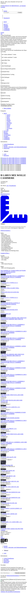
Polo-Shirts (9, 123)
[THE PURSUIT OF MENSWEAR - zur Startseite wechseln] (14, 7)
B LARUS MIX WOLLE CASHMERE (14, 332)
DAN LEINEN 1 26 (17, 508)
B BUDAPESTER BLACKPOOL (10, 303)
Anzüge (8, 114)
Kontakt (5, 145)
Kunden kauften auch (16, 270)
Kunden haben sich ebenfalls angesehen (13, 271)
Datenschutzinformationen (13, 575)
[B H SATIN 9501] (6, 292)
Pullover (9, 124)
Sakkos (8, 116)
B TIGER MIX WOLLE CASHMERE (13, 368)
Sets (8, 129)
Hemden (9, 120)
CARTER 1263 (13, 513)
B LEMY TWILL (15, 288)
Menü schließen (7, 108)
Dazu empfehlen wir (6, 270)
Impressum (6, 155)
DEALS (6, 132)
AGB (5, 154)
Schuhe (8, 125)
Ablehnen (3, 591)
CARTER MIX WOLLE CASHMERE (13, 347)
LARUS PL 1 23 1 (15, 407)
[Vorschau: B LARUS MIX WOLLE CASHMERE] (13, 158)
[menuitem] (15, 9)
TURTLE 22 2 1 (14, 282)
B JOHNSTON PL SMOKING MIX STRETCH (13, 318)
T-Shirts (8, 121)
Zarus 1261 (10, 465)
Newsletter (6, 559)
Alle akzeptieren (9, 591)
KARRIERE (7, 139)
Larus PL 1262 (12, 457)
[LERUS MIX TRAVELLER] (8, 400)
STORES (6, 136)
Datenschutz (6, 148)
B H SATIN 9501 (15, 292)
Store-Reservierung (5, 194)
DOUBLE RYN (14, 309)
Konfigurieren (16, 591)
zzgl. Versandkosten (11, 185)
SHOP (5, 113)
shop (2, 536)
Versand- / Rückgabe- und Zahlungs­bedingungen (15, 147)
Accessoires (9, 128)
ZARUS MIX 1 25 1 (17, 522)
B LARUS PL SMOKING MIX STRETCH (12, 355)
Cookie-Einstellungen (9, 144)
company (3, 538)
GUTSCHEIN (7, 135)
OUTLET (6, 131)
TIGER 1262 (11, 470)
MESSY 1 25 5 (13, 428)
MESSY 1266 (12, 476)
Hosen (8, 117)
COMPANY (7, 137)
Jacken (8, 127)
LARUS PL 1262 (14, 481)
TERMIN (6, 133)
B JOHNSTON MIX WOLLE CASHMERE (12, 276)
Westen (8, 118)
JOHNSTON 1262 (15, 492)
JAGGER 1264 (13, 503)
